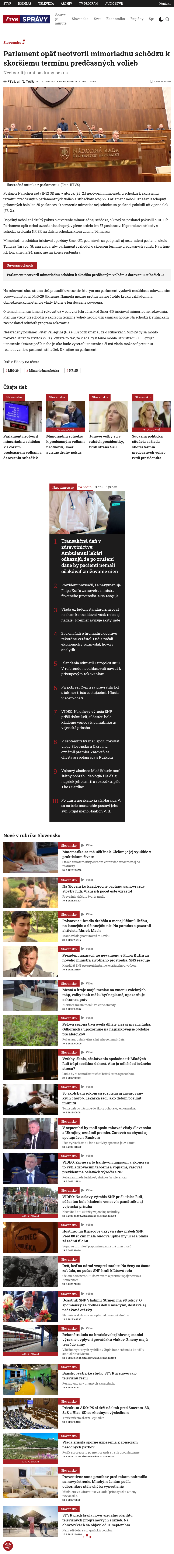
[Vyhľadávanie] (167, 19)
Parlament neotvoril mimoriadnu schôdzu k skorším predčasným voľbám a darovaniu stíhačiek (83, 275)
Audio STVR (114, 3)
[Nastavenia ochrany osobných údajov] (8, 1546)
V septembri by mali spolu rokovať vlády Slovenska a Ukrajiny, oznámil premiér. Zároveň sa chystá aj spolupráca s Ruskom (106, 1132)
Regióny (136, 18)
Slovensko (80, 18)
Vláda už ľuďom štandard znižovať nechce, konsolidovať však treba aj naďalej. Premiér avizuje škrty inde (90, 614)
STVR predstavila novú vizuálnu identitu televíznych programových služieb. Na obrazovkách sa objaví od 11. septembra (97, 1520)
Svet (97, 18)
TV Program (88, 3)
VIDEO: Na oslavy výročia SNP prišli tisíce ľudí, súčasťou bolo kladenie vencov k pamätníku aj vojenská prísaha (102, 1201)
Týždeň (111, 487)
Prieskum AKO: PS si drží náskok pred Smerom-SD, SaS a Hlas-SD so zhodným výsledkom (106, 1410)
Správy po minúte (60, 18)
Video (89, 845)
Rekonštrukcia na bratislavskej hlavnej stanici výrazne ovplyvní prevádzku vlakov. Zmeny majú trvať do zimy (105, 1339)
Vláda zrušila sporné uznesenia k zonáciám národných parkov (100, 1444)
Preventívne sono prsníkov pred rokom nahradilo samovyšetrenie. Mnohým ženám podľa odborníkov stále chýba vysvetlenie (104, 1481)
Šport (153, 18)
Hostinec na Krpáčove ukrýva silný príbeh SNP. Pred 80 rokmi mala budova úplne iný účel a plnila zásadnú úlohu (105, 1236)
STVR (7, 3)
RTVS (11, 81)
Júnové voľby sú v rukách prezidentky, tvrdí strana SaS (106, 441)
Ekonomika (115, 18)
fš (22, 81)
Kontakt (165, 3)
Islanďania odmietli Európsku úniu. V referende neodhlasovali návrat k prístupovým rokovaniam (91, 668)
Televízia (46, 3)
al (18, 81)
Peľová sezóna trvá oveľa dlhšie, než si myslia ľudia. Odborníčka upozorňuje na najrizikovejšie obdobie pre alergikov (106, 1029)
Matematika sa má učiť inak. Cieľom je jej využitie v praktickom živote (106, 854)
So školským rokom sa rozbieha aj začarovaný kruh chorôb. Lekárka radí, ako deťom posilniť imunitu (102, 1098)
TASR (30, 81)
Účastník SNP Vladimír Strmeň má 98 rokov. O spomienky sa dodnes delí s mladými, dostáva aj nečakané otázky (104, 1305)
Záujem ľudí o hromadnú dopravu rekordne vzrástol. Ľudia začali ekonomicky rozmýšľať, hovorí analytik (89, 641)
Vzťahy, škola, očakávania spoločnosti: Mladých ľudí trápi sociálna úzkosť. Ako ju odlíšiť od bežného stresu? (106, 1063)
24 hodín (85, 487)
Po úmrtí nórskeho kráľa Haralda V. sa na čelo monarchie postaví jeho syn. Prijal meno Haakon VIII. (91, 805)
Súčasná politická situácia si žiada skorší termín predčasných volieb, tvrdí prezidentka (149, 447)
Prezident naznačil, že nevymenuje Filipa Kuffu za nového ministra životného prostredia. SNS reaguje (91, 590)
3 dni (99, 487)
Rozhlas (24, 3)
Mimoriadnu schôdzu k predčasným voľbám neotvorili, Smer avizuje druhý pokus (65, 444)
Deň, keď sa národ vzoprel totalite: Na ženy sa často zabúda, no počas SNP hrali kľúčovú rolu (106, 1268)
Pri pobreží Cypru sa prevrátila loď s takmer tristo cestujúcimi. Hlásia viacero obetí (90, 692)
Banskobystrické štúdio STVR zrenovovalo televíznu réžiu (99, 1375)
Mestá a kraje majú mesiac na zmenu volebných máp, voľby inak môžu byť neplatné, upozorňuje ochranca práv (104, 994)
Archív (66, 3)
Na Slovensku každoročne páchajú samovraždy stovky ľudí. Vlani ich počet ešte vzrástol (103, 889)
